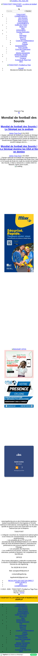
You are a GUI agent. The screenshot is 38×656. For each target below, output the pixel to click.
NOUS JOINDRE (21, 56)
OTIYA (22, 593)
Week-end (23, 27)
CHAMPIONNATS (21, 16)
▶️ (16, 467)
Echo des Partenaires (22, 49)
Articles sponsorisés (23, 53)
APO (23, 51)
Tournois (23, 39)
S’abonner (33, 654)
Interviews (22, 35)
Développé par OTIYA (19, 470)
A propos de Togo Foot (23, 60)
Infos (23, 28)
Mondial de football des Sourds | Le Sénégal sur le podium (19, 127)
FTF (20, 34)
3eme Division (23, 21)
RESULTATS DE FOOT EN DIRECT (21, 580)
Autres (25, 42)
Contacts (23, 58)
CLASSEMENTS (23, 23)
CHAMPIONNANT (21, 586)
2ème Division (23, 20)
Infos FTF (23, 37)
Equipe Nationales (22, 32)
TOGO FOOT (21, 14)
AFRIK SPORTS (21, 582)
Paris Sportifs (23, 48)
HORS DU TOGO (21, 25)
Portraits (25, 44)
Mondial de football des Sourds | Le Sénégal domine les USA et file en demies (19, 149)
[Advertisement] (19, 91)
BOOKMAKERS (21, 46)
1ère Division (22, 18)
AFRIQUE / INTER (21, 54)
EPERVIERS (21, 30)
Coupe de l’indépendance (25, 41)
